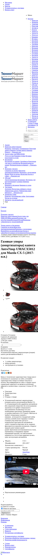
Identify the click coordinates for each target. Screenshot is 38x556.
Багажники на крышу (12, 161)
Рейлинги (8, 192)
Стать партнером (11, 529)
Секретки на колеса (11, 170)
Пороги (34, 30)
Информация (5, 520)
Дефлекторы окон (25, 191)
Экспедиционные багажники (15, 180)
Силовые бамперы (22, 181)
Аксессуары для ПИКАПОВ (15, 154)
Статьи (30, 123)
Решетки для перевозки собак (15, 196)
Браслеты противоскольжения (15, 171)
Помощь (4, 522)
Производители (10, 547)
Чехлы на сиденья (11, 198)
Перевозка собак (10, 194)
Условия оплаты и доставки (14, 536)
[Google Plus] (11, 372)
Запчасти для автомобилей (14, 200)
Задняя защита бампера (24, 150)
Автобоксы (24, 161)
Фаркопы (8, 148)
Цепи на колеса (15, 174)
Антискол (8, 189)
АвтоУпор (26, 452)
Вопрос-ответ (9, 545)
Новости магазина (9, 508)
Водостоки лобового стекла (21, 189)
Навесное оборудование (13, 147)
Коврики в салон (25, 185)
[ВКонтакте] (2, 372)
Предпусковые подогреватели (15, 233)
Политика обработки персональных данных (20, 538)
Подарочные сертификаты (14, 533)
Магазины (8, 527)
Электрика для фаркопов (20, 148)
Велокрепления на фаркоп (19, 165)
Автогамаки (30, 196)
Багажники (9, 159)
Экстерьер (8, 187)
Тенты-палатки (31, 233)
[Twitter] (4, 372)
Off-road (34, 85)
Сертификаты (9, 549)
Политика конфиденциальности (16, 540)
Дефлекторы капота (12, 191)
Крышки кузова (19, 156)
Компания (4, 518)
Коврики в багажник (12, 185)
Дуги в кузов (9, 156)
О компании (9, 525)
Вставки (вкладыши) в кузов (18, 157)
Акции (7, 145)
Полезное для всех (11, 169)
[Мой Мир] (9, 372)
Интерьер (8, 183)
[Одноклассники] (6, 372)
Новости (8, 531)
